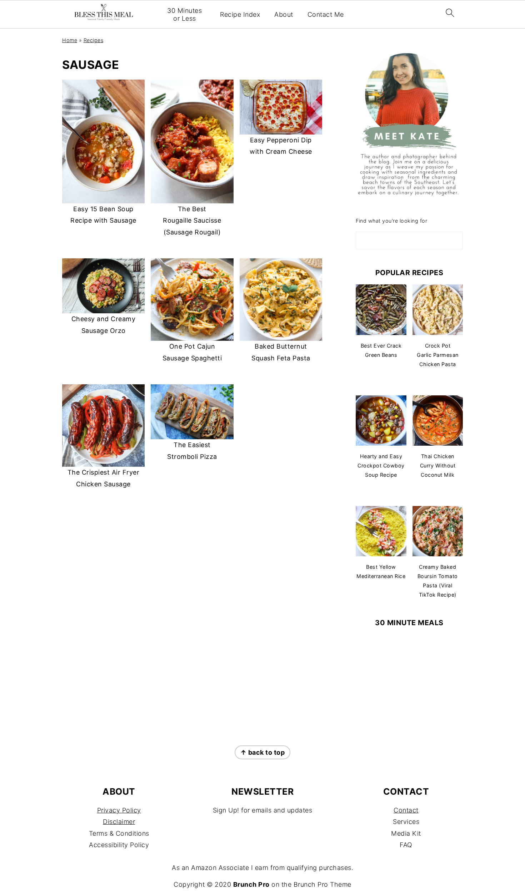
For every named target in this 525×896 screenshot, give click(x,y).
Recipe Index (240, 14)
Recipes (94, 40)
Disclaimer (119, 821)
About (283, 14)
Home (69, 40)
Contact (406, 810)
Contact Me (326, 14)
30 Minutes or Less (184, 14)
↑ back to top (262, 752)
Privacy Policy (119, 810)
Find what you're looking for (391, 221)
